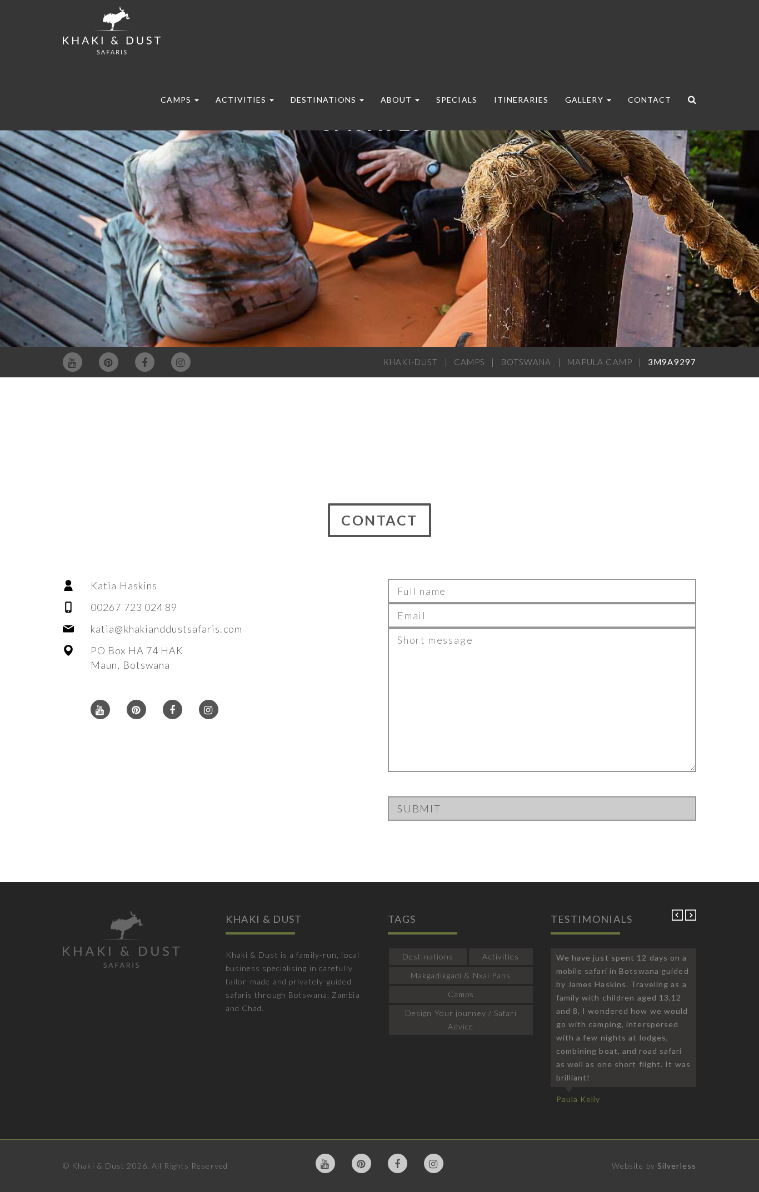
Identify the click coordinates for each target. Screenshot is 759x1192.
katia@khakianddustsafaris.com (166, 629)
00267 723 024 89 (134, 607)
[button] (678, 917)
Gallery (585, 99)
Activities (242, 99)
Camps (177, 99)
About (397, 99)
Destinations (324, 99)
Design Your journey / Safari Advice (461, 1019)
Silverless (676, 1165)
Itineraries (521, 99)
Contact (649, 99)
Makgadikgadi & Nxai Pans (461, 975)
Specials (456, 99)
